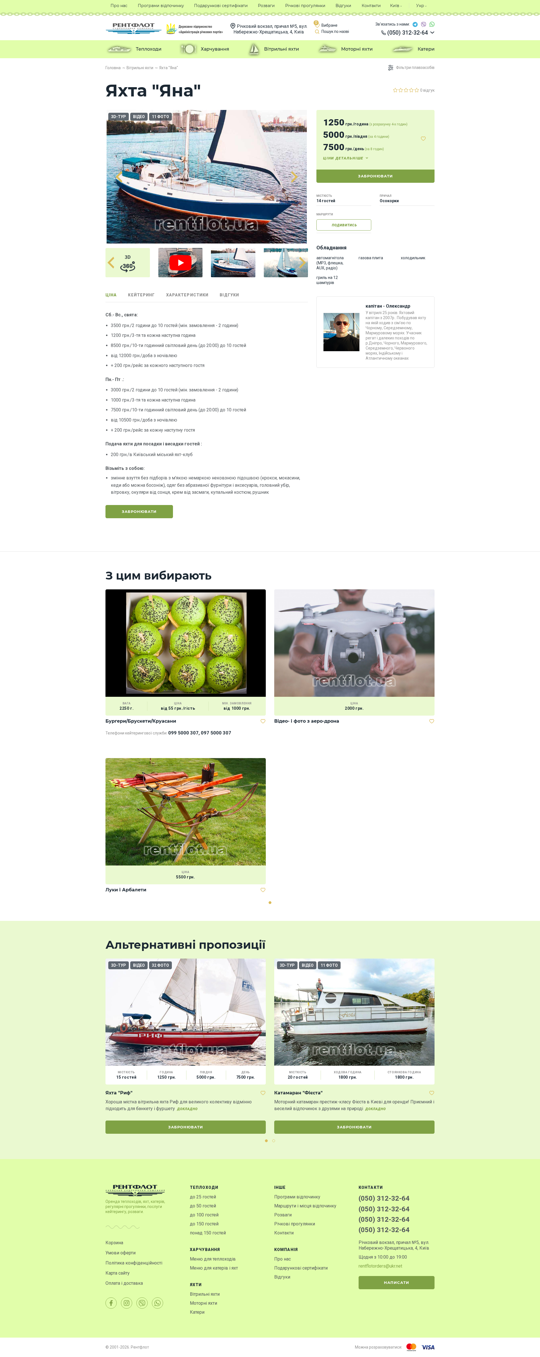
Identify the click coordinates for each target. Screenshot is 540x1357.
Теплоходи (204, 1187)
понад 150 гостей (208, 1233)
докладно (187, 1109)
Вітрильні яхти (205, 1294)
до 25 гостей (203, 1197)
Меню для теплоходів (213, 1259)
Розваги (283, 1215)
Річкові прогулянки (294, 1224)
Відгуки (282, 1277)
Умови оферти (120, 1252)
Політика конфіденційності (133, 1263)
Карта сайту (117, 1273)
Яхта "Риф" (118, 1092)
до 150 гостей (204, 1224)
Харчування (205, 1249)
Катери (197, 1312)
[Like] (423, 138)
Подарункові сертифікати (301, 1268)
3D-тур (118, 116)
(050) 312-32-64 (384, 1198)
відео (139, 116)
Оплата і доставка (124, 1283)
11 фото (160, 116)
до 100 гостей (204, 1215)
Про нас (282, 1259)
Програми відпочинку (297, 1197)
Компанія (286, 1249)
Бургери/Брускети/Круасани (140, 721)
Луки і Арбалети (125, 889)
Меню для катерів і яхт (214, 1268)
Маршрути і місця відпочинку (305, 1206)
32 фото (160, 965)
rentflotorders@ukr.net (380, 1266)
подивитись (344, 225)
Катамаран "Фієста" (298, 1092)
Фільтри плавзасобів (415, 67)
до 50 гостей (203, 1206)
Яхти (196, 1284)
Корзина (114, 1242)
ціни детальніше (343, 158)
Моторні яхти (203, 1303)
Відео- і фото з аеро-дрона (306, 721)
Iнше (280, 1187)
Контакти (284, 1233)
